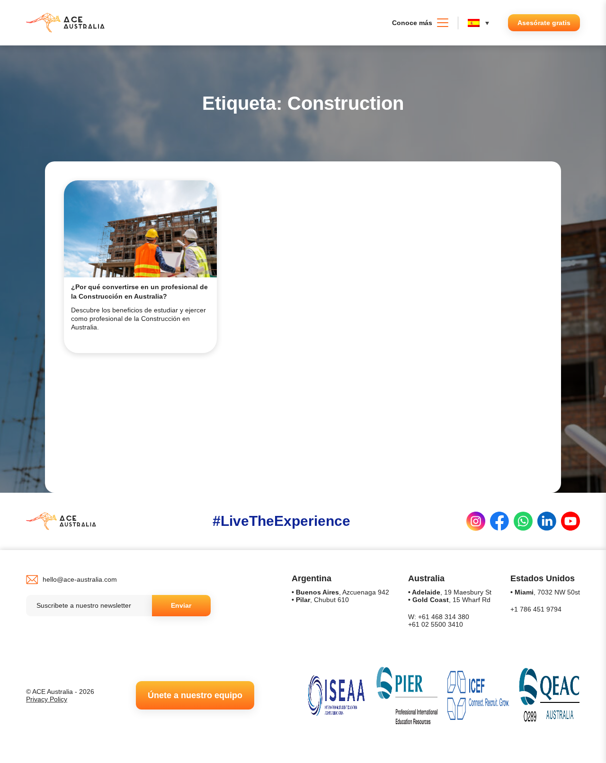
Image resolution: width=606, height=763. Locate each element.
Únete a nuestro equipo (195, 695)
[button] (481, 23)
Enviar (181, 605)
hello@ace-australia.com (80, 579)
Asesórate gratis (543, 23)
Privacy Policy (46, 699)
